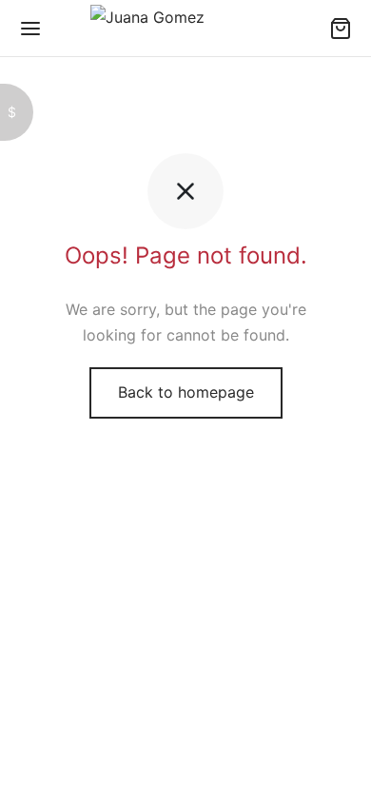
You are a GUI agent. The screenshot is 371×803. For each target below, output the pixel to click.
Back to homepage (186, 392)
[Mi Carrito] (340, 28)
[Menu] (30, 28)
